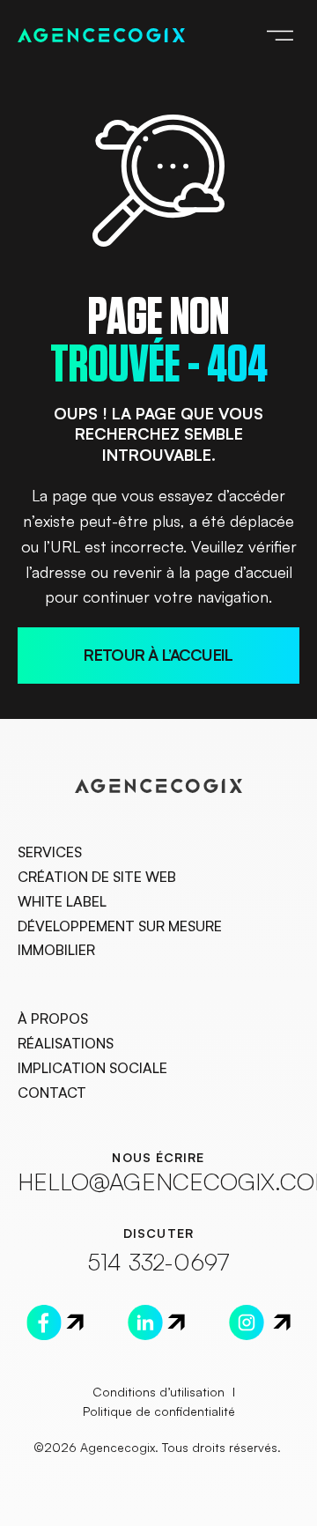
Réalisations (66, 1043)
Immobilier (56, 950)
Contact (52, 1092)
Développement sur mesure (120, 926)
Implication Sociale (92, 1068)
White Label (62, 901)
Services (50, 852)
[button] (279, 33)
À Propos (53, 1018)
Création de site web (97, 876)
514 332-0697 (158, 1261)
